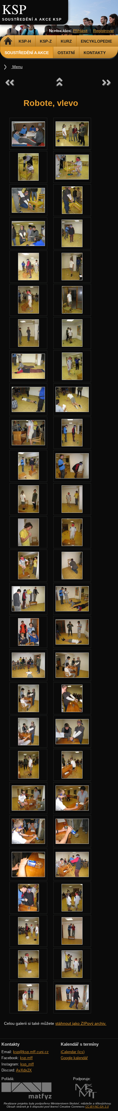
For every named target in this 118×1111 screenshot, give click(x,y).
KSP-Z (46, 41)
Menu (17, 66)
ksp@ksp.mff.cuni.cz (31, 1052)
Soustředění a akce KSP (32, 19)
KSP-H (25, 41)
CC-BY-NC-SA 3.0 (97, 1106)
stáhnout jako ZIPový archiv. (80, 1023)
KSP (14, 9)
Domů (8, 41)
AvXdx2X (24, 1070)
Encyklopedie (96, 41)
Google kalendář (74, 1058)
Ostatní (66, 52)
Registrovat (103, 30)
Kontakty (95, 52)
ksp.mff (26, 1058)
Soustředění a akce (27, 52)
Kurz (66, 41)
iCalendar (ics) (72, 1052)
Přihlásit (80, 30)
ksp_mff (27, 1064)
